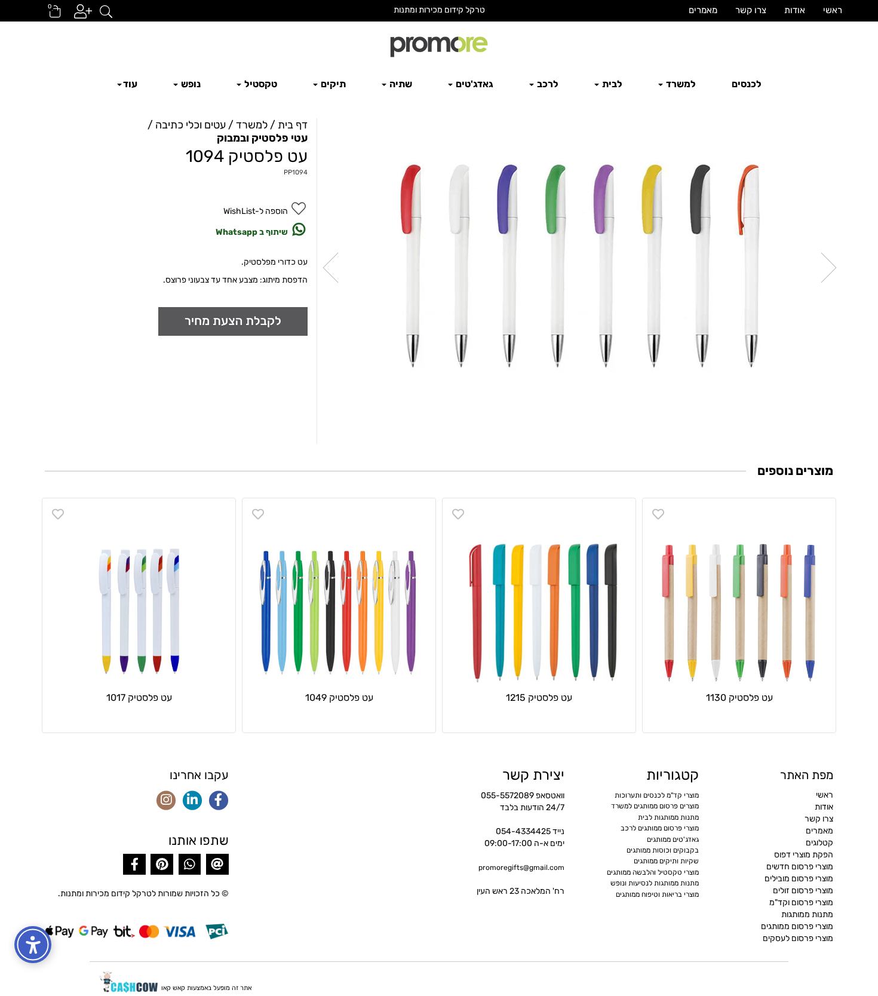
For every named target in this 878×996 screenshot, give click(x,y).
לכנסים (747, 84)
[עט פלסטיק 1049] (339, 595)
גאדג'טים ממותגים (673, 839)
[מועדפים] (658, 514)
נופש (190, 84)
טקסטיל (259, 84)
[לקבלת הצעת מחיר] (233, 321)
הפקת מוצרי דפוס (803, 855)
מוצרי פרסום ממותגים (797, 926)
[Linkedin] (192, 801)
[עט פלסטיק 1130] (739, 595)
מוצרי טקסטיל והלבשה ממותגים (653, 872)
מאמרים (703, 10)
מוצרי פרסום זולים (803, 890)
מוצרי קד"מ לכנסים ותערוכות (657, 795)
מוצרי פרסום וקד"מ (801, 902)
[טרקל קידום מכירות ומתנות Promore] (439, 45)
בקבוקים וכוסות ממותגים (663, 850)
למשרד (680, 84)
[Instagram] (166, 801)
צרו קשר (750, 10)
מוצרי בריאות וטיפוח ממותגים (657, 894)
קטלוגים (819, 843)
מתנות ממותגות (807, 914)
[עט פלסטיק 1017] (139, 595)
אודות (794, 10)
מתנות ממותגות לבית (668, 817)
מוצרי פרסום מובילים (799, 879)
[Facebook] (218, 801)
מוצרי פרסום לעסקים (798, 938)
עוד (130, 84)
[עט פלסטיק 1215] (539, 595)
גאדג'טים (473, 84)
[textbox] (439, 10)
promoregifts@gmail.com (521, 867)
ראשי (832, 10)
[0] (49, 15)
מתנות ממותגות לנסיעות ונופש (654, 883)
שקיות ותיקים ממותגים (666, 861)
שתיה (400, 84)
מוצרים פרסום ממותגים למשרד (655, 806)
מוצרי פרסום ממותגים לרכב (660, 828)
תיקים (332, 84)
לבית (611, 84)
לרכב (546, 84)
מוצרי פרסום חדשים (799, 867)
